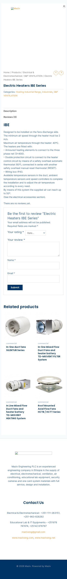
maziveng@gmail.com (33, 531)
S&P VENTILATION (33, 76)
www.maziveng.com (23, 537)
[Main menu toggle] (4, 8)
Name (11, 260)
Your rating (15, 232)
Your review (16, 239)
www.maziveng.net (45, 537)
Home (7, 72)
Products (16, 72)
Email (11, 273)
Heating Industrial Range (28, 92)
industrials (47, 92)
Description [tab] (10, 111)
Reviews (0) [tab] (10, 117)
